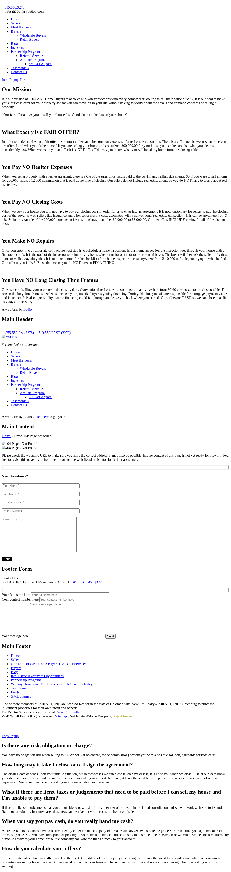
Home (15, 19)
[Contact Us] (17, 413)
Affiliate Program (32, 60)
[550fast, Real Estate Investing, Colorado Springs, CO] (19, 726)
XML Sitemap (21, 696)
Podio (27, 309)
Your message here (16, 636)
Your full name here (16, 595)
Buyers (16, 31)
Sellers (15, 23)
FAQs (15, 692)
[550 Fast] (10, 337)
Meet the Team (21, 27)
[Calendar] (14, 413)
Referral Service (31, 56)
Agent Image (122, 716)
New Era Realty (68, 712)
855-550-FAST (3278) (88, 582)
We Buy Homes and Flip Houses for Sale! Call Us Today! (52, 684)
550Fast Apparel (40, 64)
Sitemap (61, 716)
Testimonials (20, 68)
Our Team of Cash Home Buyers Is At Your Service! (48, 664)
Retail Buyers (29, 39)
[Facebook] (3, 413)
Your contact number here (20, 599)
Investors (17, 47)
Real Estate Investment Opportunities (37, 676)
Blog (14, 43)
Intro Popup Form (14, 80)
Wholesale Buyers (33, 35)
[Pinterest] (10, 413)
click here (42, 417)
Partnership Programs (26, 52)
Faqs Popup (10, 736)
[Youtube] (6, 413)
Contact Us (19, 72)
